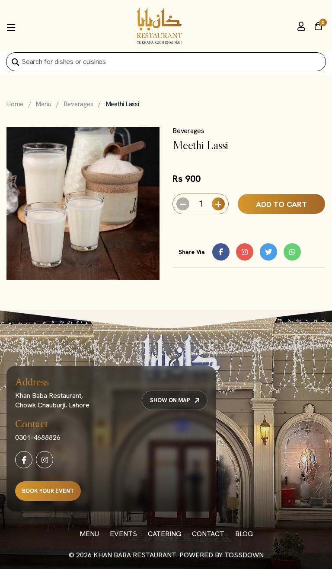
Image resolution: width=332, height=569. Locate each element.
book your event (48, 491)
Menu (43, 104)
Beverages (78, 104)
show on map (170, 400)
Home (14, 104)
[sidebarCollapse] (11, 27)
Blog (244, 533)
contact (208, 533)
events (123, 533)
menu (89, 533)
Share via (192, 252)
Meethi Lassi (122, 104)
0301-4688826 (38, 437)
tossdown (244, 554)
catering (164, 533)
